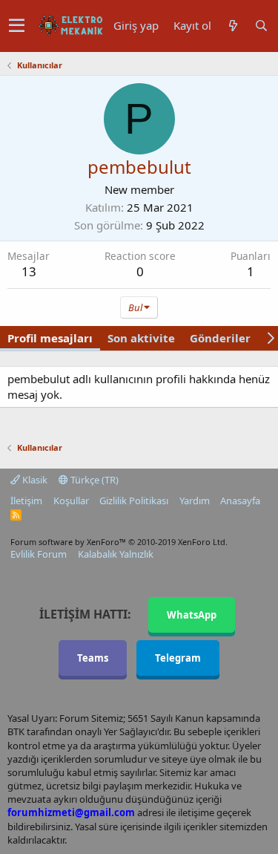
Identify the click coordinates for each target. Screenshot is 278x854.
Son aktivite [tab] (141, 337)
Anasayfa (240, 500)
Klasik (33, 479)
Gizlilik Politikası (133, 500)
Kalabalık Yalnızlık (115, 554)
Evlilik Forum (38, 554)
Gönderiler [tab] (220, 337)
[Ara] (261, 25)
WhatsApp (191, 615)
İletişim (26, 500)
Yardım (194, 500)
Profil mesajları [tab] (50, 337)
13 (28, 271)
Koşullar (71, 500)
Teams (92, 658)
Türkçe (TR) (93, 479)
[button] (16, 26)
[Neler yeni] (233, 25)
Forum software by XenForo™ (119, 541)
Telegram (178, 658)
